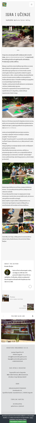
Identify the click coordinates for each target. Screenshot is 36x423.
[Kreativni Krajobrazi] (4, 4)
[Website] (30, 286)
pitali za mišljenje (11, 128)
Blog (28, 20)
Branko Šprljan (20, 20)
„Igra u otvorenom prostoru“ (15, 57)
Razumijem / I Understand (18, 421)
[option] (18, 330)
